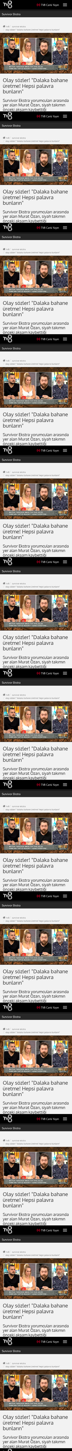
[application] (36, 725)
